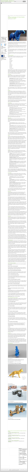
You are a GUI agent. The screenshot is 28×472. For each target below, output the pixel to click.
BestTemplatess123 (7, 1)
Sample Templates (6, 469)
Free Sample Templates (22, 469)
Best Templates (10, 469)
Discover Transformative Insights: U (15, 440)
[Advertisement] (13, 9)
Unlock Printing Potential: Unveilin (15, 432)
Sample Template (14, 469)
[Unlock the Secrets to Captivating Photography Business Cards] (20, 461)
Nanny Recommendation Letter (24, 457)
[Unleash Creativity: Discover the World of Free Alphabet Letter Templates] (9, 435)
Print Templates (11, 15)
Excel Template (17, 469)
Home (8, 15)
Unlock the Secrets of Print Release (15, 437)
